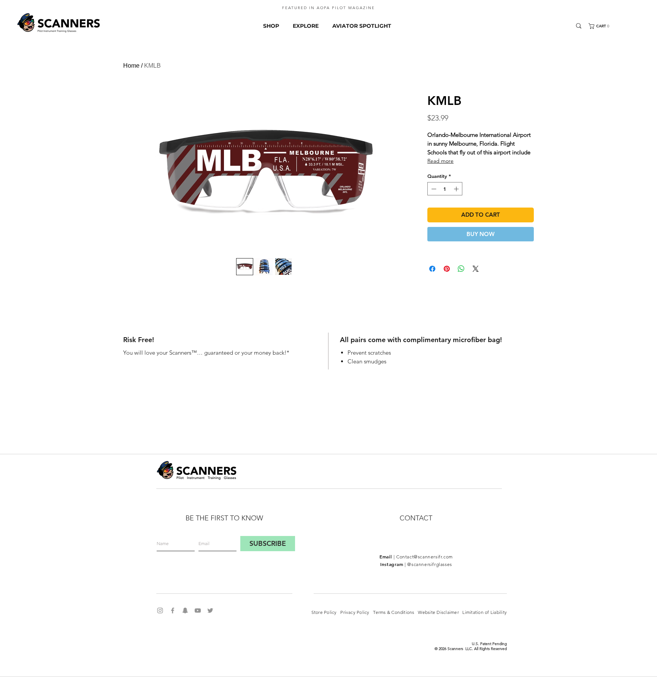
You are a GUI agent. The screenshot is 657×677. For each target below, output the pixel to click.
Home (131, 65)
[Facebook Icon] (172, 610)
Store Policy (324, 612)
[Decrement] (433, 188)
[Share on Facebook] (432, 268)
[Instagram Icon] (160, 610)
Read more (440, 160)
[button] (605, 26)
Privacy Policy (356, 612)
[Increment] (457, 188)
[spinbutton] (445, 188)
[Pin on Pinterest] (446, 268)
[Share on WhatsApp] (461, 268)
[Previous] (17, 9)
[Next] (639, 9)
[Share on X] (475, 268)
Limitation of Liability (484, 612)
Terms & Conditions (395, 612)
